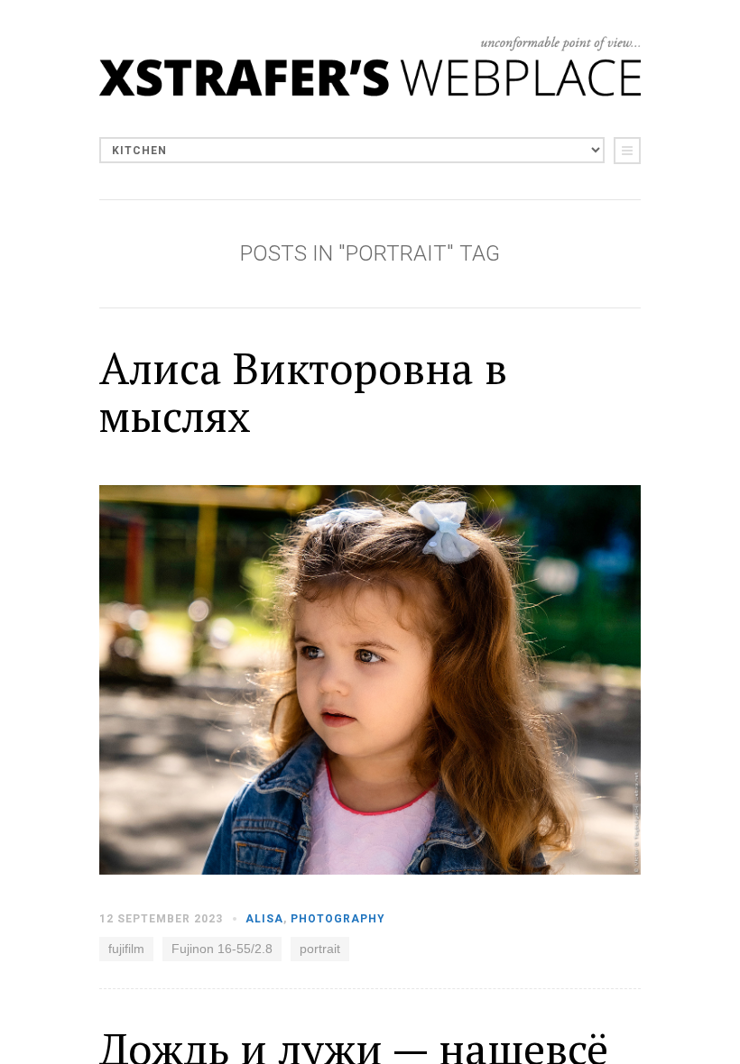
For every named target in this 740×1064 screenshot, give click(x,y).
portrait (320, 948)
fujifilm (126, 948)
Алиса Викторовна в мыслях (303, 392)
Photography (338, 919)
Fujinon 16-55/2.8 (222, 948)
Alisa (264, 919)
